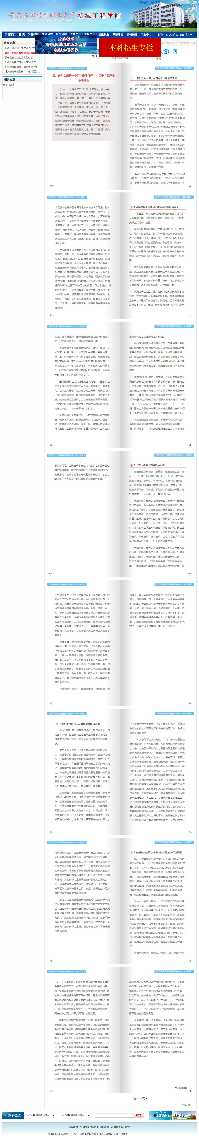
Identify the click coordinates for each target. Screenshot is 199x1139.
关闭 (143, 74)
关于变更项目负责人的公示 (19, 57)
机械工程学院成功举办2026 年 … (22, 62)
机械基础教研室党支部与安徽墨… (22, 48)
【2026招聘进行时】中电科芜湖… (22, 71)
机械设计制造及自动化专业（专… (22, 67)
